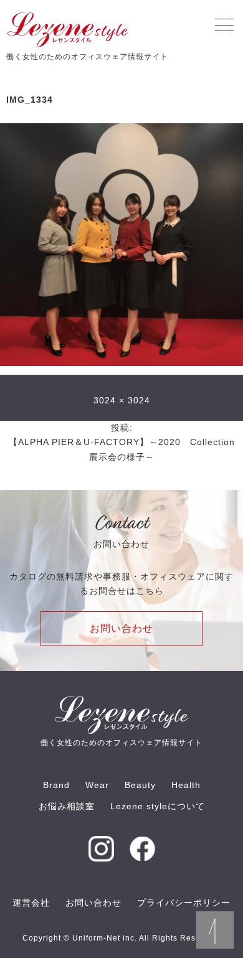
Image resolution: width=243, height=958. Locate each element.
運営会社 (31, 903)
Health (186, 785)
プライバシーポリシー (184, 903)
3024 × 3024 (121, 400)
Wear (97, 785)
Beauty (140, 785)
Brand (56, 785)
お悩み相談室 (67, 806)
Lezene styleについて (157, 806)
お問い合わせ (121, 628)
